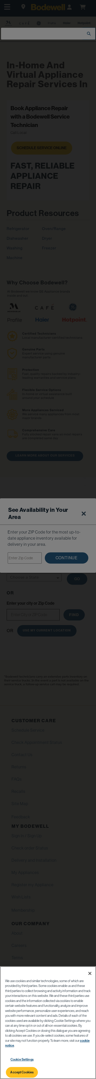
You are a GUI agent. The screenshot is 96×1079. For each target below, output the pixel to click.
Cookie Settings (22, 1059)
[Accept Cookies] (89, 973)
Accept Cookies (22, 1072)
